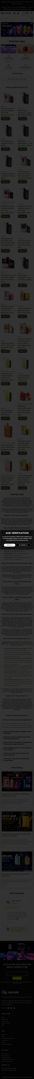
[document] (17, 539)
